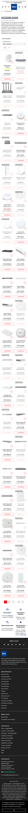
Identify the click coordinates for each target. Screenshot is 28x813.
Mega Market (18, 783)
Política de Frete (5, 747)
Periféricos (4, 705)
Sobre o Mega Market (7, 728)
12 (18, 602)
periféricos (4, 28)
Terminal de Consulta (6, 703)
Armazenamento (5, 676)
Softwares (4, 708)
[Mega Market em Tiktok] (24, 644)
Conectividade (5, 686)
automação (21, 28)
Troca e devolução (6, 745)
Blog (2, 752)
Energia (3, 691)
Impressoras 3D (5, 696)
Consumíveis (4, 688)
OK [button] (14, 810)
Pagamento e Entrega (7, 743)
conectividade (21, 27)
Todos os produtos (14, 781)
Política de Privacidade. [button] (15, 806)
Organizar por (6, 41)
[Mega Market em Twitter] (4, 644)
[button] (7, 69)
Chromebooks (5, 681)
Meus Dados (4, 717)
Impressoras (4, 693)
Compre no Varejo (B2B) (7, 731)
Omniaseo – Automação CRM (8, 733)
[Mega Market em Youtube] (20, 644)
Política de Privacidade (7, 738)
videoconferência (12, 28)
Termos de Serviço (6, 740)
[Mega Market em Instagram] (16, 644)
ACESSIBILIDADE (8, 11)
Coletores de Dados (6, 700)
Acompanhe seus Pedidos (8, 719)
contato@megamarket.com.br (9, 775)
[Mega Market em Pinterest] (12, 644)
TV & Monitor (4, 698)
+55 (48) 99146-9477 (9, 772)
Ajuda (2, 750)
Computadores (5, 684)
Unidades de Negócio (7, 735)
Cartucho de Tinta (6, 679)
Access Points (5, 674)
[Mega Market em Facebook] (8, 644)
